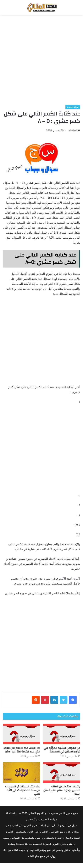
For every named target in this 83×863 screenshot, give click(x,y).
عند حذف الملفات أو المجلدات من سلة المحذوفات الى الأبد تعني (22, 790)
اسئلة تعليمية (73, 106)
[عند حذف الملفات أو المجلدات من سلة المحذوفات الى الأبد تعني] (21, 772)
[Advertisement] (41, 60)
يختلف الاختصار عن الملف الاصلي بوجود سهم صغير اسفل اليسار (61, 790)
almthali (73, 130)
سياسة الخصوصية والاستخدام (41, 819)
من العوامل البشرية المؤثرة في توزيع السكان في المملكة (62, 750)
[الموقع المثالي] (41, 7)
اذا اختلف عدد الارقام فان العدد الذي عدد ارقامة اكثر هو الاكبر (21, 750)
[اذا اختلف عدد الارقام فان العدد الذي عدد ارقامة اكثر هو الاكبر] (21, 734)
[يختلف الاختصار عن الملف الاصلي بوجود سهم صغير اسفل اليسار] (61, 772)
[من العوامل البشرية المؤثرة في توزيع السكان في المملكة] (61, 734)
